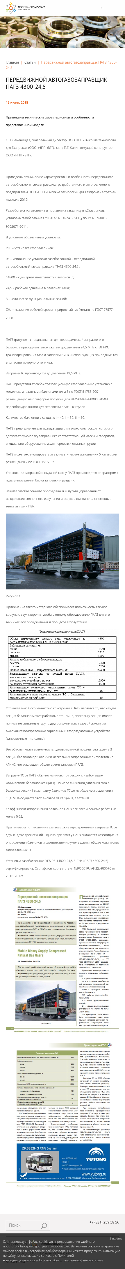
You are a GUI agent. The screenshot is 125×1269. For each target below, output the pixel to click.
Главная (12, 62)
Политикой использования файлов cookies (71, 1260)
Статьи (30, 62)
